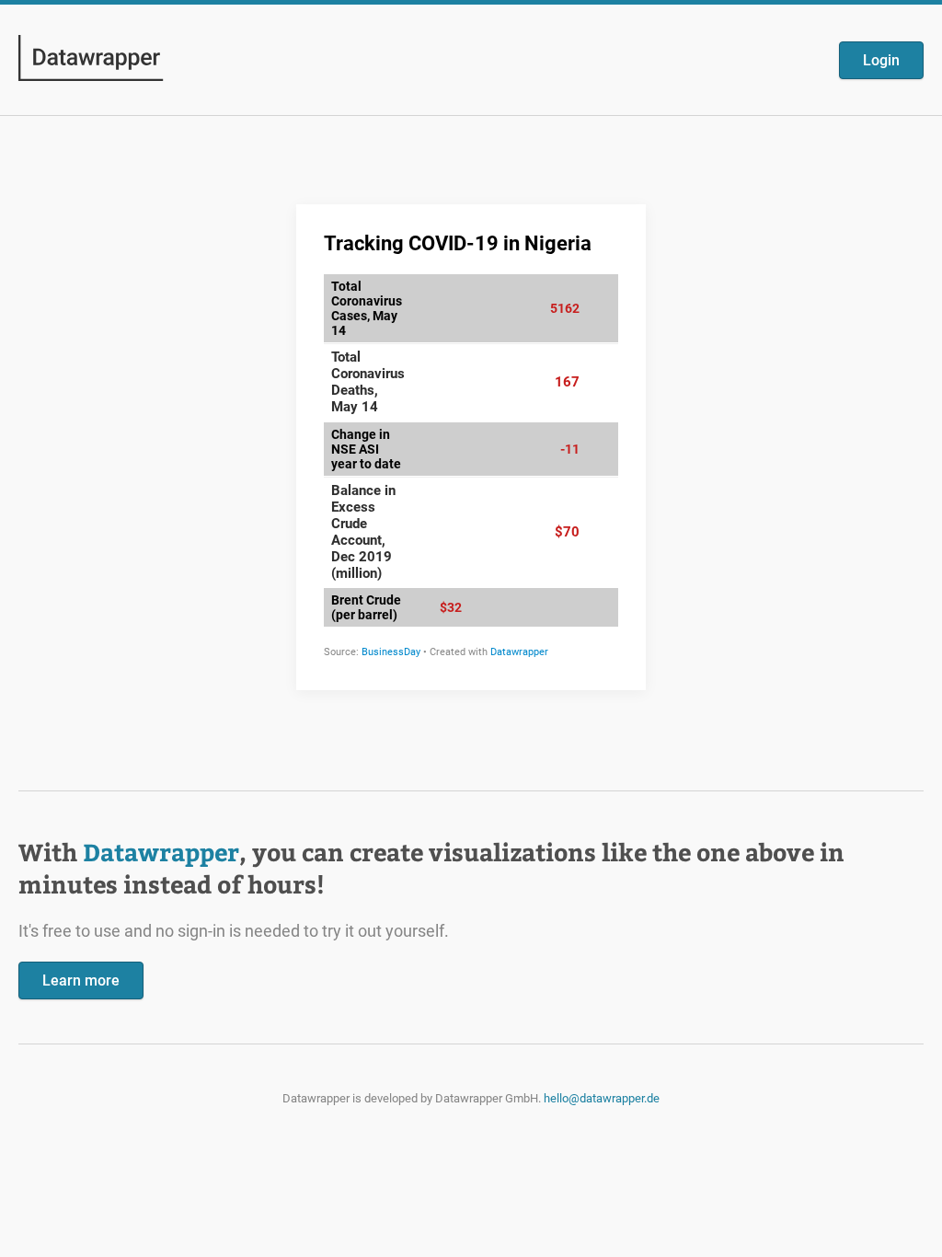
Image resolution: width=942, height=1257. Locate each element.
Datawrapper (161, 852)
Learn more (81, 980)
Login (881, 60)
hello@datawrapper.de (602, 1098)
